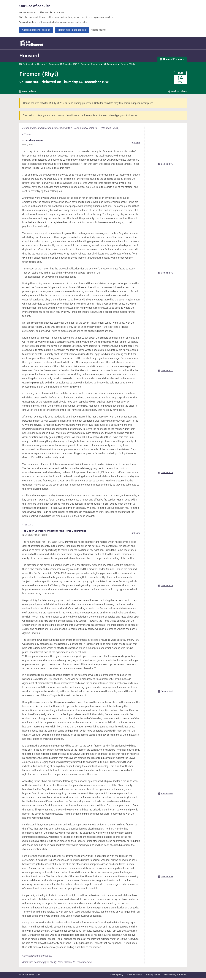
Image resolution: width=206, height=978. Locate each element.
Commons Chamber (90, 64)
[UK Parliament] (31, 43)
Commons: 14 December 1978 (63, 64)
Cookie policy (116, 974)
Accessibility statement (175, 974)
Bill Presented (110, 64)
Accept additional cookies (36, 29)
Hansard (29, 55)
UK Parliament (26, 64)
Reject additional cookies (72, 29)
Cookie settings (98, 30)
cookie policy (81, 22)
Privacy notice (153, 974)
